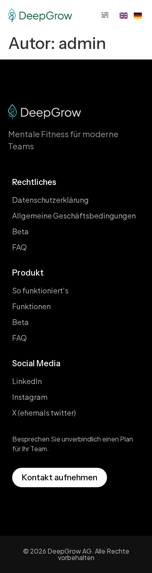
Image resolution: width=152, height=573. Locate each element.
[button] (104, 14)
